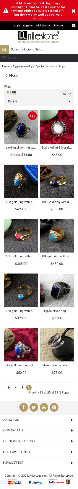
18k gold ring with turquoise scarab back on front (58, 256)
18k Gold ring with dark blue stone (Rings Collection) (58, 202)
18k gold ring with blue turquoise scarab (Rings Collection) (22, 202)
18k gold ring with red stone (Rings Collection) (22, 256)
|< (9, 387)
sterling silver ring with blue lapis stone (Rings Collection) (22, 147)
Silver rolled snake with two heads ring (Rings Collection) (58, 365)
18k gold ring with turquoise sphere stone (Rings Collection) (22, 311)
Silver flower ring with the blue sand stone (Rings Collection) (22, 365)
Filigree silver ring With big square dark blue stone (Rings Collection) (58, 311)
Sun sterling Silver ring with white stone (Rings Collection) (58, 147)
